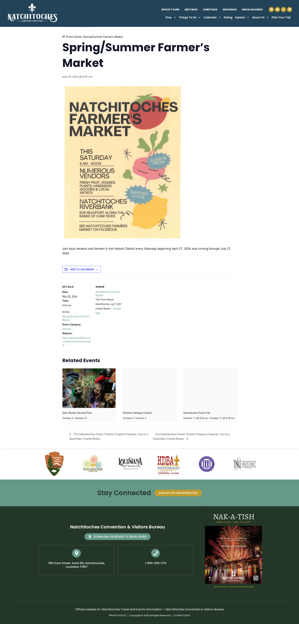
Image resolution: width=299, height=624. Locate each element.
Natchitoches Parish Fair (196, 412)
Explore (240, 17)
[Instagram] (283, 9)
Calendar (210, 17)
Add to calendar (82, 269)
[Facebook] (271, 9)
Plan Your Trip (281, 17)
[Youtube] (277, 9)
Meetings (191, 9)
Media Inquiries (252, 9)
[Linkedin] (289, 9)
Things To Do (188, 17)
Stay (168, 17)
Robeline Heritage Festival (137, 412)
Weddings (230, 9)
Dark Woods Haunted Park (77, 412)
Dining (228, 17)
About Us (258, 17)
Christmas (210, 9)
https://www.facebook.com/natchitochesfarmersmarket (76, 341)
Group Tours (170, 9)
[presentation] (89, 388)
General (66, 328)
